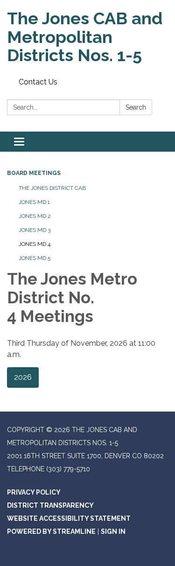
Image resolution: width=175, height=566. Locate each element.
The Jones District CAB (52, 188)
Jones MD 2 (35, 216)
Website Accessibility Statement (69, 518)
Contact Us (38, 81)
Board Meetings (34, 173)
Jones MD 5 (34, 258)
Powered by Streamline (51, 531)
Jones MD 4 (34, 244)
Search (136, 107)
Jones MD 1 (34, 202)
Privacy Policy (34, 492)
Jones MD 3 (34, 230)
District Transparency (50, 505)
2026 (23, 377)
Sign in (113, 531)
